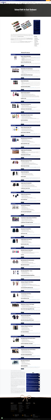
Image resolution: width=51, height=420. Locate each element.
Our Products (27, 2)
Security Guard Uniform (36, 39)
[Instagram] (45, 0)
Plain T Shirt (20, 411)
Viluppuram (15, 377)
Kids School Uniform (29, 224)
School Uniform (27, 178)
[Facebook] (41, 0)
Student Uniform (31, 110)
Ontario (11, 377)
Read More (22, 65)
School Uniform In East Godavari (23, 11)
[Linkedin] (43, 0)
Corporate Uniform (21, 408)
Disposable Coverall (36, 44)
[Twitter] (42, 0)
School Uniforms (27, 69)
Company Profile (24, 2)
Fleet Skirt (23, 184)
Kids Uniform (36, 144)
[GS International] (3, 2)
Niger (13, 377)
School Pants (29, 333)
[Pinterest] (44, 0)
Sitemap (31, 2)
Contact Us (34, 2)
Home (20, 2)
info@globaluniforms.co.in (13, 0)
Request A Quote (48, 0)
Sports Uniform (35, 40)
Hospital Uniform (21, 405)
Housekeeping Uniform (36, 43)
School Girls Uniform (27, 277)
